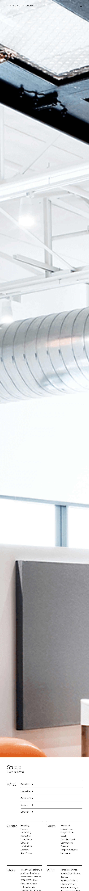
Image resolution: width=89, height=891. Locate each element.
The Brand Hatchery (20, 5)
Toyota (64, 873)
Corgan (75, 887)
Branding (25, 784)
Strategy (25, 811)
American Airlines (69, 869)
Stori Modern (74, 873)
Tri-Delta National (69, 880)
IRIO (69, 887)
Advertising (26, 798)
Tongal (64, 877)
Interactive (25, 791)
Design (24, 805)
